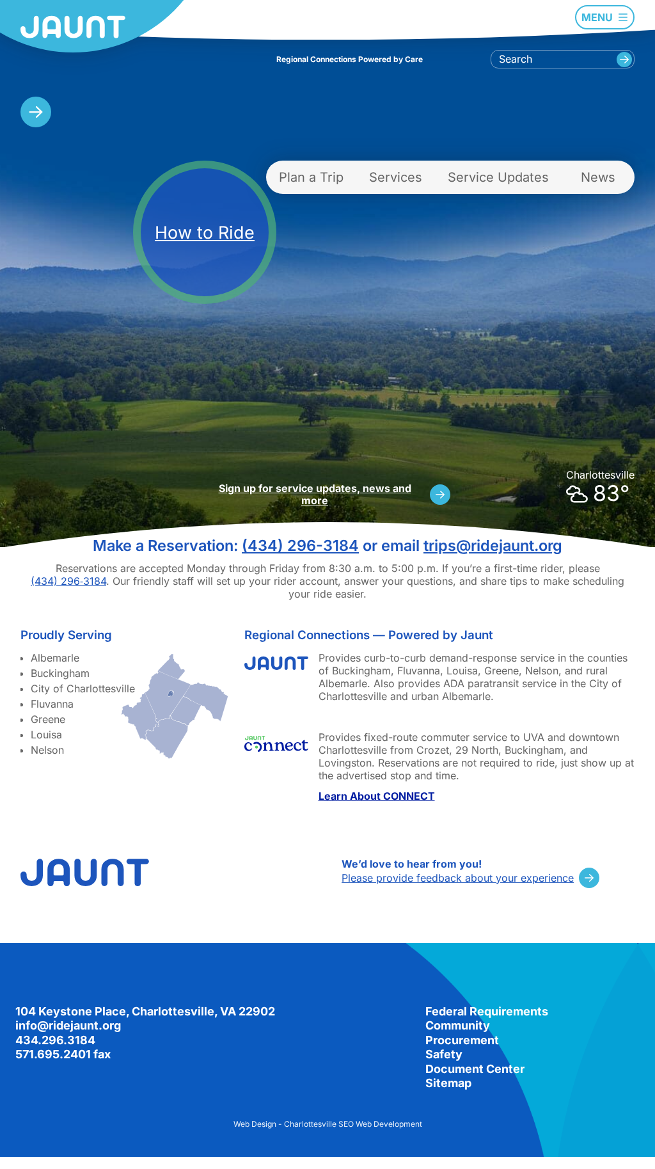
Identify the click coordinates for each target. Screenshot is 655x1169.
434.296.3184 (55, 1040)
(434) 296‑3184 (68, 581)
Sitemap (448, 1083)
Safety (443, 1054)
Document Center (475, 1069)
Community (457, 1025)
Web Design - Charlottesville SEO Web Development (327, 1124)
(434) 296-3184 (300, 545)
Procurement (462, 1040)
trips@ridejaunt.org (492, 545)
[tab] (311, 177)
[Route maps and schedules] (35, 112)
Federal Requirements (486, 1011)
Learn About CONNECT (377, 796)
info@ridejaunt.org (68, 1025)
